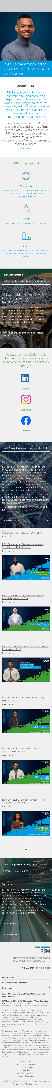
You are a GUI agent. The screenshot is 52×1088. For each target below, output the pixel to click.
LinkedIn (26, 388)
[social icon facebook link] (40, 968)
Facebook (26, 430)
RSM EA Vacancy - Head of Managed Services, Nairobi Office (21, 750)
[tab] (38, 448)
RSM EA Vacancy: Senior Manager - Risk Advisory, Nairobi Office (23, 801)
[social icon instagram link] (44, 968)
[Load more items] (26, 849)
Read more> (8, 551)
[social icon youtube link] (48, 968)
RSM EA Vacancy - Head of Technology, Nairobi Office (23, 699)
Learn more (26, 148)
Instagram (26, 409)
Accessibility (26, 1061)
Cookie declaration (26, 1067)
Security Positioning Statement (26, 1073)
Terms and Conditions (26, 1076)
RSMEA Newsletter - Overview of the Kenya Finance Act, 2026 (25, 648)
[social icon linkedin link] (36, 968)
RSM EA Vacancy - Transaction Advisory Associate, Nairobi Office (23, 597)
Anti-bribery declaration (26, 1064)
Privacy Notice (26, 1070)
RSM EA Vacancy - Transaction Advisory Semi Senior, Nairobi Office (23, 546)
